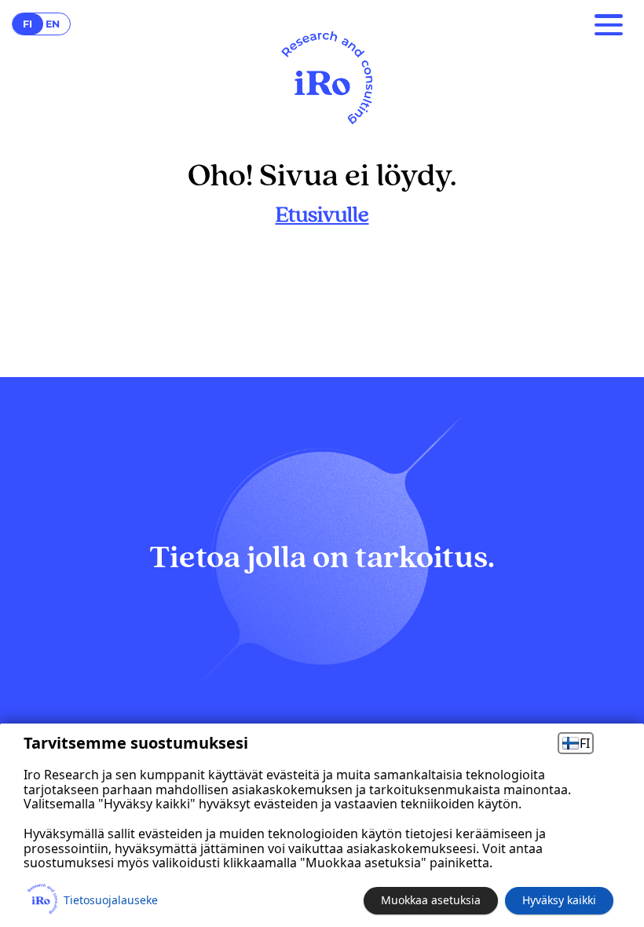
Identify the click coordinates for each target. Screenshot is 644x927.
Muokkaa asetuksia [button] (431, 899)
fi (27, 24)
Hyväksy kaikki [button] (559, 899)
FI (585, 743)
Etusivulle (322, 215)
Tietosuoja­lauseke (111, 900)
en (53, 24)
